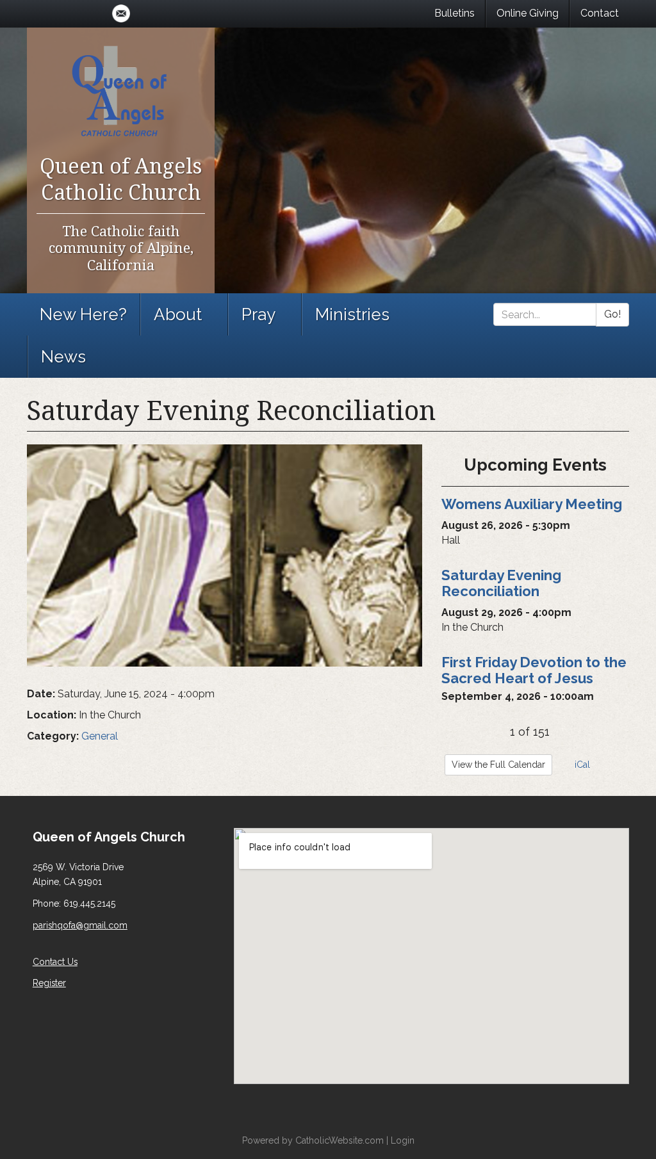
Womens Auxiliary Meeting (531, 504)
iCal (581, 764)
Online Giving (527, 13)
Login (402, 1140)
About (178, 314)
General (99, 736)
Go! (612, 314)
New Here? (83, 314)
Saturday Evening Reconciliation (501, 583)
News (63, 356)
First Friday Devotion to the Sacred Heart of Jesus (534, 670)
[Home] (121, 89)
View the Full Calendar (498, 764)
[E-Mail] (121, 13)
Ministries (352, 314)
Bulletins (454, 13)
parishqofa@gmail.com (80, 925)
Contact (599, 13)
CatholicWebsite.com (339, 1140)
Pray (258, 314)
